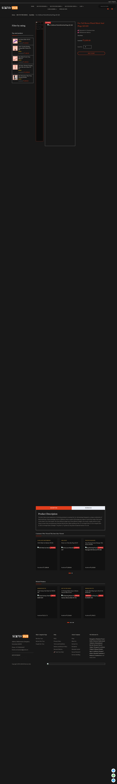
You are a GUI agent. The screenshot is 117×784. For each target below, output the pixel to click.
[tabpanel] (46, 555)
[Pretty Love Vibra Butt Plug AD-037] (70, 556)
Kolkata (92, 643)
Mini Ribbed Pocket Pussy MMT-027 (24, 57)
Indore (91, 653)
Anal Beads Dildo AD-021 (24, 39)
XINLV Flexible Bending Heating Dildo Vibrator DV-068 (24, 48)
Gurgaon (96, 647)
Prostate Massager (90, 540)
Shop (73, 638)
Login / (110, 1)
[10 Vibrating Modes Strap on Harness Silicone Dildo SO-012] (70, 604)
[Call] (113, 771)
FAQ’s (55, 638)
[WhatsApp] (113, 775)
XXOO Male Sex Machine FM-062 (45, 543)
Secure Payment (76, 652)
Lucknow (102, 647)
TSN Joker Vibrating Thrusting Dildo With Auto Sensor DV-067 (25, 67)
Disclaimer (74, 646)
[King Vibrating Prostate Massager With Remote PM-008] (94, 556)
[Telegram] (113, 780)
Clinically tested (76, 649)
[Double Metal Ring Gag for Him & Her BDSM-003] (94, 604)
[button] (111, 10)
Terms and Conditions (59, 644)
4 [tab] (73, 622)
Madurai (92, 655)
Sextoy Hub (28, 664)
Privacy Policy (57, 641)
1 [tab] (68, 622)
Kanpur (101, 651)
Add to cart (91, 53)
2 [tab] (70, 622)
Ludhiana (95, 651)
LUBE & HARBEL (52, 9)
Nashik (96, 653)
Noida (101, 649)
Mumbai (98, 639)
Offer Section (63, 9)
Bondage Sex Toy (41, 588)
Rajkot (92, 649)
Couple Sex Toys (40, 644)
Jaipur (91, 647)
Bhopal (97, 649)
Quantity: (80, 47)
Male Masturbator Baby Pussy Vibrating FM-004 (25, 76)
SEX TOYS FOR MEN (42, 6)
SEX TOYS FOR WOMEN (55, 6)
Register (114, 1)
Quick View (47, 561)
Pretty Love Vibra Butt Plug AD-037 (69, 543)
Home (13, 15)
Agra (91, 651)
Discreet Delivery (58, 649)
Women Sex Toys (40, 641)
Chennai (95, 641)
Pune (102, 639)
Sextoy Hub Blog (76, 654)
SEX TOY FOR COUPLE (22, 15)
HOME (32, 6)
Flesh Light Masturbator (43, 540)
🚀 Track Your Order (59, 652)
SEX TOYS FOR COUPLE (70, 6)
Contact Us (75, 644)
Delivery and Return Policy (60, 646)
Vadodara (101, 653)
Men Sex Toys (39, 638)
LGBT (81, 6)
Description (53, 508)
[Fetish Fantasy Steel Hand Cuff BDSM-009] (46, 604)
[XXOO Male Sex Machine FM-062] (46, 556)
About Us (74, 641)
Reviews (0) (88, 508)
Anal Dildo (31, 15)
